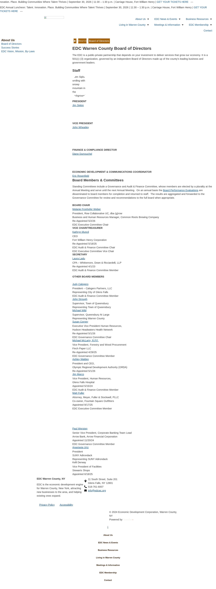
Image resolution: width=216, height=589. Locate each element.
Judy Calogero (80, 284)
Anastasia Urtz (80, 447)
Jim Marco (78, 374)
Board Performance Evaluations (180, 190)
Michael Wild (79, 310)
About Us (140, 19)
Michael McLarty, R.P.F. (85, 340)
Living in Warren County (132, 24)
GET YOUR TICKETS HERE (169, 2)
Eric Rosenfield (80, 175)
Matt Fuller (78, 393)
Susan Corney (80, 321)
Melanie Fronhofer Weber (86, 209)
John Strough (79, 299)
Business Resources (197, 19)
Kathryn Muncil (80, 232)
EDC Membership (198, 24)
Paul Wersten (79, 428)
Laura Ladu (78, 258)
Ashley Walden (80, 359)
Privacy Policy (47, 504)
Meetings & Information (167, 24)
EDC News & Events (165, 19)
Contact (208, 30)
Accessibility (66, 504)
